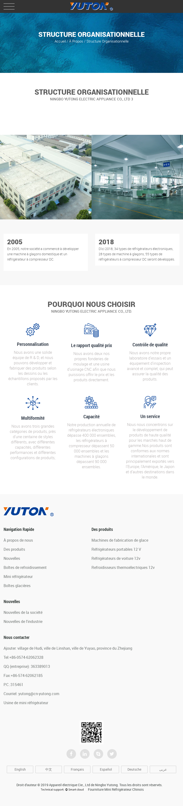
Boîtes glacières (17, 585)
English (20, 769)
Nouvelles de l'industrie (23, 621)
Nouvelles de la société (23, 612)
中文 (48, 769)
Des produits (14, 549)
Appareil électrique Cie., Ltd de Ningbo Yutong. (84, 785)
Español (106, 769)
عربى (163, 769)
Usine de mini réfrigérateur (26, 702)
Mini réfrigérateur (18, 576)
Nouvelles (12, 558)
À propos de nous (18, 540)
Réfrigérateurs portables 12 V (116, 549)
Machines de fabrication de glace (120, 540)
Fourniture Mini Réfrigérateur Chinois (116, 789)
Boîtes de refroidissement (25, 567)
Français (77, 769)
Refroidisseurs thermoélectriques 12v (123, 567)
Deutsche (134, 769)
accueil (61, 40)
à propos (76, 40)
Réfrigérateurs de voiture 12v (116, 558)
